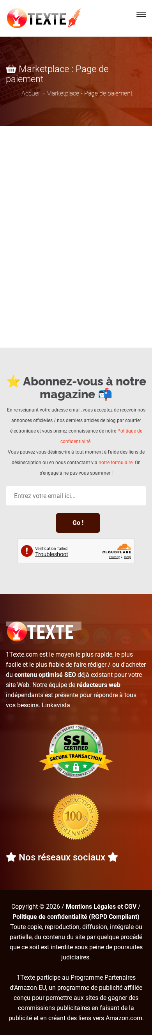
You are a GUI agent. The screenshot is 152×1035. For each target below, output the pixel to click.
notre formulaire (116, 462)
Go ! (77, 522)
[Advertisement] (76, 206)
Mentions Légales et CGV (101, 906)
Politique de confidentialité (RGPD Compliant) (76, 916)
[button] (141, 15)
